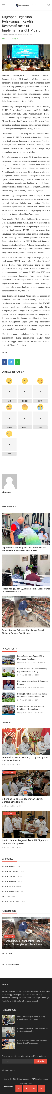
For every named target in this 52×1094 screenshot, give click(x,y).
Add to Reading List (11, 38)
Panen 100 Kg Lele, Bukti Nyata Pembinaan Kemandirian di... (30, 707)
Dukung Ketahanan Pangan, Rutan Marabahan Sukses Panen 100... (32, 695)
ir (17, 675)
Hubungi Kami (26, 1084)
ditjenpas (6, 492)
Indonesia (9, 1070)
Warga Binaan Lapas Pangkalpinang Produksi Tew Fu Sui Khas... (31, 1017)
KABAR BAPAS (8, 886)
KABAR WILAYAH (10, 871)
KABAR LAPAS (8, 876)
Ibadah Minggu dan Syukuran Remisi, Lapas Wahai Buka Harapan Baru (26, 590)
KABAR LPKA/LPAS (10, 901)
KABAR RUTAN (9, 881)
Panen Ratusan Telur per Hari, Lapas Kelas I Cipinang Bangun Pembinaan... (23, 631)
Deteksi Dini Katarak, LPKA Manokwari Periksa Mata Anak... (32, 1029)
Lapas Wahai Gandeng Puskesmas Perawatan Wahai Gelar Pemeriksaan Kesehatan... (24, 549)
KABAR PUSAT (8, 34)
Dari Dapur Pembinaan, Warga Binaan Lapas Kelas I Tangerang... (32, 1041)
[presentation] (40, 921)
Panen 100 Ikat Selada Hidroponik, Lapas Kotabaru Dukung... (32, 670)
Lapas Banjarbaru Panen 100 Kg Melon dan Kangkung (31, 657)
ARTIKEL (6, 896)
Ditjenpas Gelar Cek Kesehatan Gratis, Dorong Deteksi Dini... (22, 800)
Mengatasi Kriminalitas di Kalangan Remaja (32, 682)
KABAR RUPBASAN (10, 891)
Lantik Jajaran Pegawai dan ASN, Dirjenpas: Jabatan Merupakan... (25, 842)
